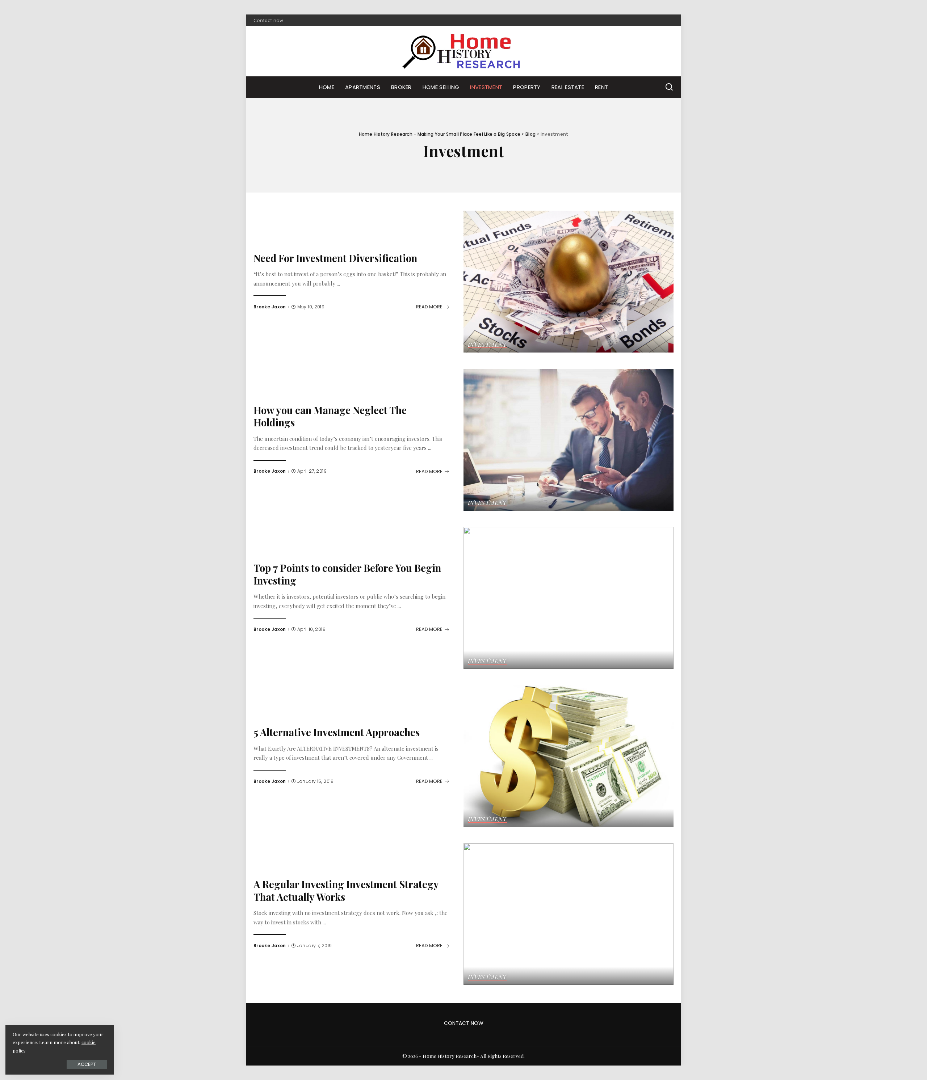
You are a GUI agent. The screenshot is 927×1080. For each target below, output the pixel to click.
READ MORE (429, 306)
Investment (487, 345)
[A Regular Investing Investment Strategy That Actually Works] (569, 914)
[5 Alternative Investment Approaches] (569, 756)
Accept (86, 1064)
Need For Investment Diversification (335, 258)
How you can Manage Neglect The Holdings (330, 416)
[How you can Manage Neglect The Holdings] (569, 440)
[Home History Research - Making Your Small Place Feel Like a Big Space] (463, 51)
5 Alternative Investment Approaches (336, 732)
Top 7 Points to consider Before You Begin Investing (347, 574)
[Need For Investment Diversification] (569, 282)
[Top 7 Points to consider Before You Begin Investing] (569, 598)
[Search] (669, 87)
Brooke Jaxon (269, 307)
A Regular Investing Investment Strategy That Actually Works (346, 890)
